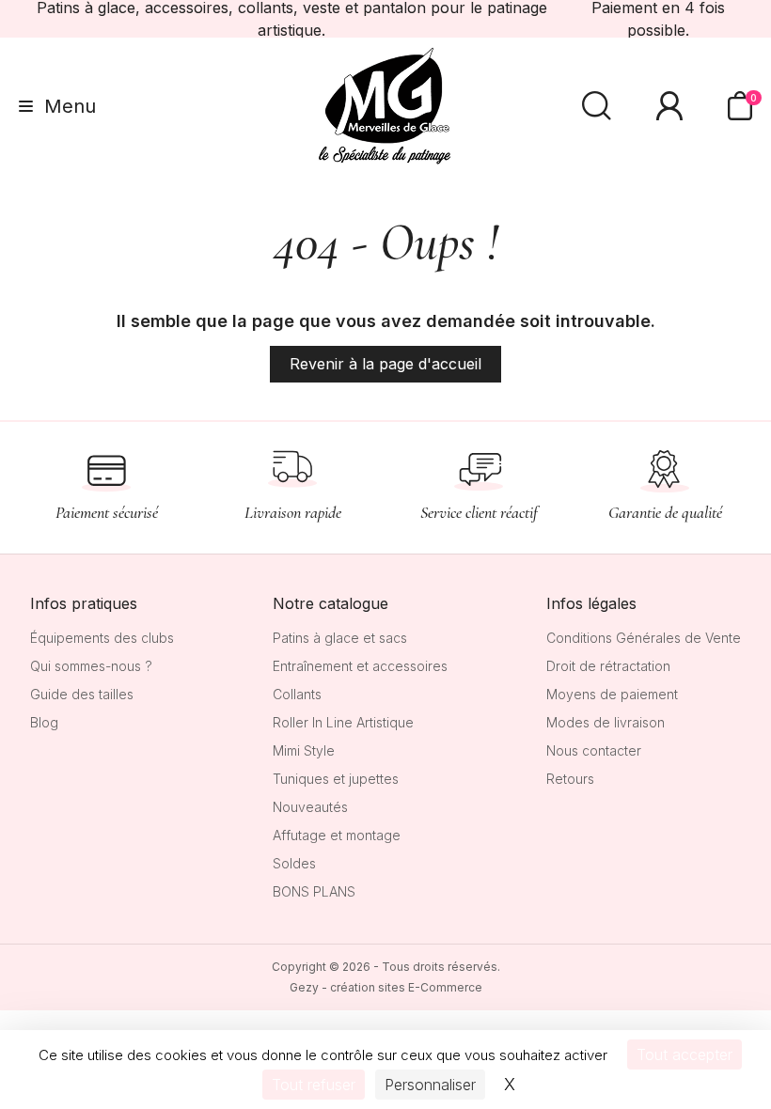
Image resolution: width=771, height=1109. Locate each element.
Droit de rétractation (608, 666)
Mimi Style (304, 750)
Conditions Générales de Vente (643, 638)
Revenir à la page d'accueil (385, 363)
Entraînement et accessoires (360, 666)
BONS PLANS (314, 891)
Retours (570, 779)
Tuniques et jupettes (336, 779)
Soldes (294, 863)
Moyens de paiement (612, 694)
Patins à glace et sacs (340, 638)
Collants (297, 694)
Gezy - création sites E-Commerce (386, 987)
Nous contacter (593, 750)
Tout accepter (684, 1054)
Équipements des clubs (102, 638)
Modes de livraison (605, 722)
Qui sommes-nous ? (91, 666)
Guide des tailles (82, 694)
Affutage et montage (337, 835)
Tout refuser (313, 1084)
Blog (44, 722)
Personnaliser (430, 1084)
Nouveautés (310, 807)
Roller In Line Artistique (343, 722)
